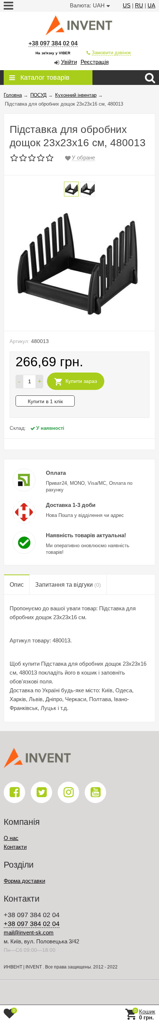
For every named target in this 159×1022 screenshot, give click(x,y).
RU (139, 5)
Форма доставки (24, 881)
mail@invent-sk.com (29, 932)
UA (151, 5)
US (127, 5)
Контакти (15, 847)
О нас (11, 838)
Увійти (69, 62)
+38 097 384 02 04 (53, 43)
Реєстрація (95, 62)
